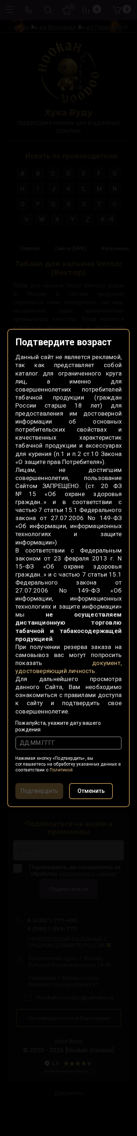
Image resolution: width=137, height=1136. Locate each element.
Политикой (61, 770)
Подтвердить (39, 790)
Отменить (91, 790)
